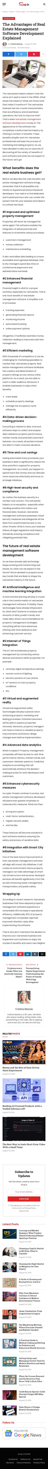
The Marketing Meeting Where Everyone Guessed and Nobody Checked (30, 1327)
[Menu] (4, 4)
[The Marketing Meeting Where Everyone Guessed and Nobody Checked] (10, 1328)
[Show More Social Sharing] (43, 54)
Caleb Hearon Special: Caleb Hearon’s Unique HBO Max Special (32, 1394)
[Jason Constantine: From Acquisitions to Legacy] (10, 1314)
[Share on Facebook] (9, 54)
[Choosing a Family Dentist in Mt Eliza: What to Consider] (10, 1252)
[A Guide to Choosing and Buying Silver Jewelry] (10, 1283)
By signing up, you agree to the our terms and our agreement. (25, 1208)
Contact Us (13, 1459)
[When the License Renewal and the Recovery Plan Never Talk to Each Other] (10, 1379)
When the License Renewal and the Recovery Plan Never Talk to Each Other (31, 1379)
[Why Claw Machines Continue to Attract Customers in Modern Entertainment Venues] (10, 1296)
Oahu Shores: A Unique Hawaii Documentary (29, 1408)
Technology (20, 12)
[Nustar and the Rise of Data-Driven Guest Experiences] (24, 1052)
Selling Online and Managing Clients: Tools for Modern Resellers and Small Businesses (32, 1362)
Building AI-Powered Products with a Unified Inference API (22, 1107)
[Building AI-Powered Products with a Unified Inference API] (24, 1090)
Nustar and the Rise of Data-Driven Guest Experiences (21, 1069)
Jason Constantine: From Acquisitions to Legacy (30, 1312)
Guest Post (37, 1459)
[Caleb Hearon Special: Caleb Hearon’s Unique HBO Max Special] (10, 1395)
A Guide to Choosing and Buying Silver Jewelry (30, 1280)
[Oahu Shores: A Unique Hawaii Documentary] (10, 1410)
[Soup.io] (24, 4)
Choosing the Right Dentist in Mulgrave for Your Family (31, 1266)
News (12, 12)
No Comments (10, 48)
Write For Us (25, 1459)
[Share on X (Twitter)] (21, 54)
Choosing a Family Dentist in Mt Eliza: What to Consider (31, 1251)
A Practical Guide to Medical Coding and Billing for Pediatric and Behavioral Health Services (32, 1344)
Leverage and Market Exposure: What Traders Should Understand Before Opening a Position (31, 1234)
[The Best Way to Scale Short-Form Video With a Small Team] (24, 1129)
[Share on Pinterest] (34, 54)
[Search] (44, 4)
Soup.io (5, 12)
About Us (10, 1462)
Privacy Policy (30, 1208)
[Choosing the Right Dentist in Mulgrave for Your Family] (10, 1267)
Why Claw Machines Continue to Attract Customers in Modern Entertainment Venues (29, 1297)
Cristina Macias (16, 44)
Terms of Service (24, 1462)
